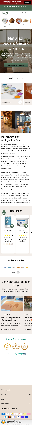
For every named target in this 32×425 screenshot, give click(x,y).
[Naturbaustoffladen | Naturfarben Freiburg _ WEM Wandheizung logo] (18, 267)
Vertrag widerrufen (9, 408)
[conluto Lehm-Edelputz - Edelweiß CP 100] (4, 244)
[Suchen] (22, 13)
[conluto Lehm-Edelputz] (8, 222)
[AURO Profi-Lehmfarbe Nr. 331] (22, 222)
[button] (7, 235)
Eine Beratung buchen (16, 65)
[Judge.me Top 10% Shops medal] (24, 346)
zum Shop (27, 2)
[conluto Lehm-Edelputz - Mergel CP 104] (9, 244)
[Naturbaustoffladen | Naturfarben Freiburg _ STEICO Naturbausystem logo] (13, 267)
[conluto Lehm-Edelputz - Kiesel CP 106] (12, 244)
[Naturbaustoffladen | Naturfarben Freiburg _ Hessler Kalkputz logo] (9, 267)
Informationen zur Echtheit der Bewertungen (18, 424)
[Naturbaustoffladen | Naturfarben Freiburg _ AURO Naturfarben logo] (5, 267)
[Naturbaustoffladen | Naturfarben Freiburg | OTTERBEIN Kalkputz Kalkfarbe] (27, 267)
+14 (8, 247)
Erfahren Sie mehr (8, 329)
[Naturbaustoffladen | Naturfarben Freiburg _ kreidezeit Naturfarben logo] (18, 272)
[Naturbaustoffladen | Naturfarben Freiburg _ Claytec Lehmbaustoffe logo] (13, 272)
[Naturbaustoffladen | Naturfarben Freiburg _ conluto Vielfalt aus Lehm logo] (22, 267)
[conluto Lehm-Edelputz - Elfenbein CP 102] (7, 244)
